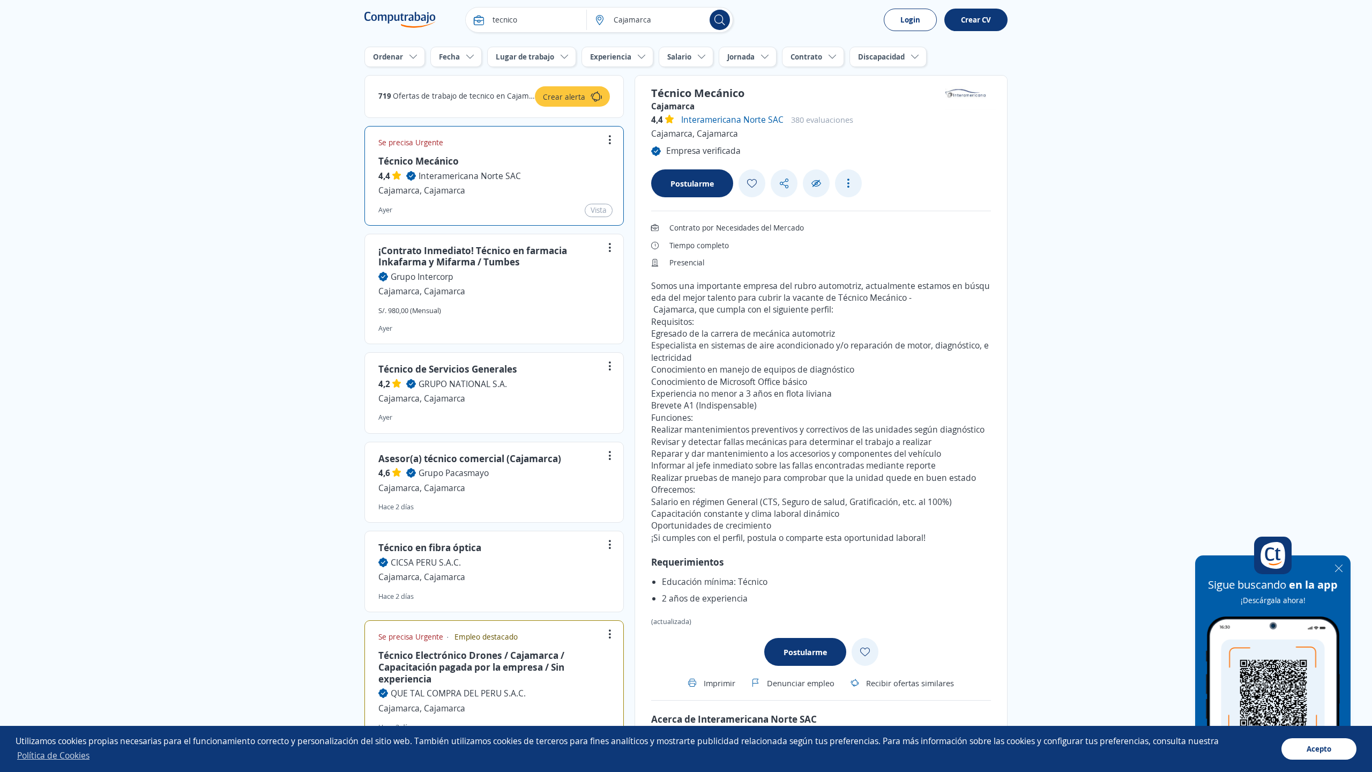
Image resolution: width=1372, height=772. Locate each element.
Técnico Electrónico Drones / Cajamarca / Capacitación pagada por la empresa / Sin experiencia (471, 667)
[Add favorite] (752, 183)
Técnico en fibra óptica (429, 547)
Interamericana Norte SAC (470, 176)
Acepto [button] (1319, 749)
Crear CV (976, 19)
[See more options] (848, 183)
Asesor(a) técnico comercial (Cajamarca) (469, 458)
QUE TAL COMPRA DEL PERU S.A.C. (458, 693)
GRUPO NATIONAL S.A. (463, 384)
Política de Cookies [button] (53, 755)
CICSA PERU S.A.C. (426, 562)
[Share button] (784, 183)
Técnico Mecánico (418, 160)
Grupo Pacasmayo (454, 473)
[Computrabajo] (400, 20)
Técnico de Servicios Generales (447, 368)
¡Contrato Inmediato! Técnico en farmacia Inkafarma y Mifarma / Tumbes (472, 256)
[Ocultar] (816, 183)
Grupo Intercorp (422, 277)
